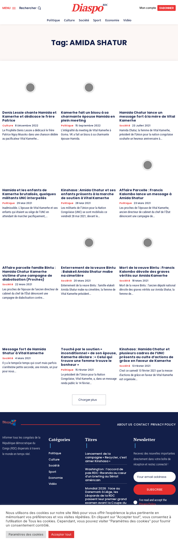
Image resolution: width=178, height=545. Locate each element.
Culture (7, 125)
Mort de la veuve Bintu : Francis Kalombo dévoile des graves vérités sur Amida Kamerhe (147, 271)
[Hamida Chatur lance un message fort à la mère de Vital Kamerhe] (147, 87)
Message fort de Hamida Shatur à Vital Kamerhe (24, 351)
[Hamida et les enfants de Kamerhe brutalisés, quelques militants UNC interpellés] (30, 165)
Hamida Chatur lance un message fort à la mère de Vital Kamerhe (147, 116)
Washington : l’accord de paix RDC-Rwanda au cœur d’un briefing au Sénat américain (105, 474)
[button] (30, 8)
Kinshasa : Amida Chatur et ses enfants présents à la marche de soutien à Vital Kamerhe (88, 194)
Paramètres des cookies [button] (26, 534)
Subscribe (155, 489)
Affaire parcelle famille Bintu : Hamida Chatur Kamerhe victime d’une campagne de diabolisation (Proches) (29, 273)
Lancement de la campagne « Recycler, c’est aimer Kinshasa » (106, 457)
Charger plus (87, 400)
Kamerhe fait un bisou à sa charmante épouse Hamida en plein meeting (88, 116)
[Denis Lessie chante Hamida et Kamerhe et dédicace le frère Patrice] (30, 87)
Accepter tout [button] (61, 534)
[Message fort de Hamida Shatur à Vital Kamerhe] (30, 324)
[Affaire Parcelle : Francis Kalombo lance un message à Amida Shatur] (147, 165)
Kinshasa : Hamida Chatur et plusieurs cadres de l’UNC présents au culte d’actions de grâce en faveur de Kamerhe (146, 355)
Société (124, 125)
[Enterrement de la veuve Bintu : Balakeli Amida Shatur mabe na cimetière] (89, 242)
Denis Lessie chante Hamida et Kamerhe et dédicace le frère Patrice (29, 116)
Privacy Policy (147, 504)
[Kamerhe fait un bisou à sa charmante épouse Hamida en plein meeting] (89, 87)
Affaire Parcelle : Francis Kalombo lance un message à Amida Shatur (145, 194)
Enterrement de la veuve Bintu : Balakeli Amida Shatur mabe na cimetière (88, 271)
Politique (67, 125)
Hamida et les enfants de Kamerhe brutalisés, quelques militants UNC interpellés (29, 194)
